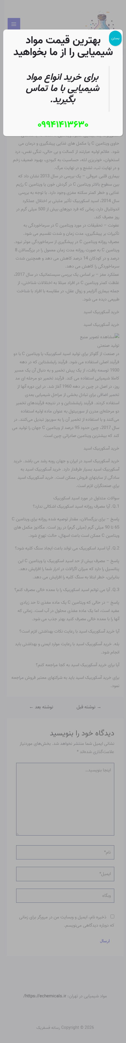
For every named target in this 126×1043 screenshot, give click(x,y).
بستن (115, 38)
